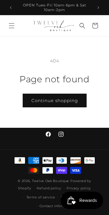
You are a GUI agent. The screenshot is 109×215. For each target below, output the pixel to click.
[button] (11, 25)
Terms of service (40, 197)
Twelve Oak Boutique (50, 181)
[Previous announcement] (10, 7)
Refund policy (49, 188)
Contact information (57, 206)
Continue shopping (54, 100)
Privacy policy (79, 188)
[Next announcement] (98, 7)
